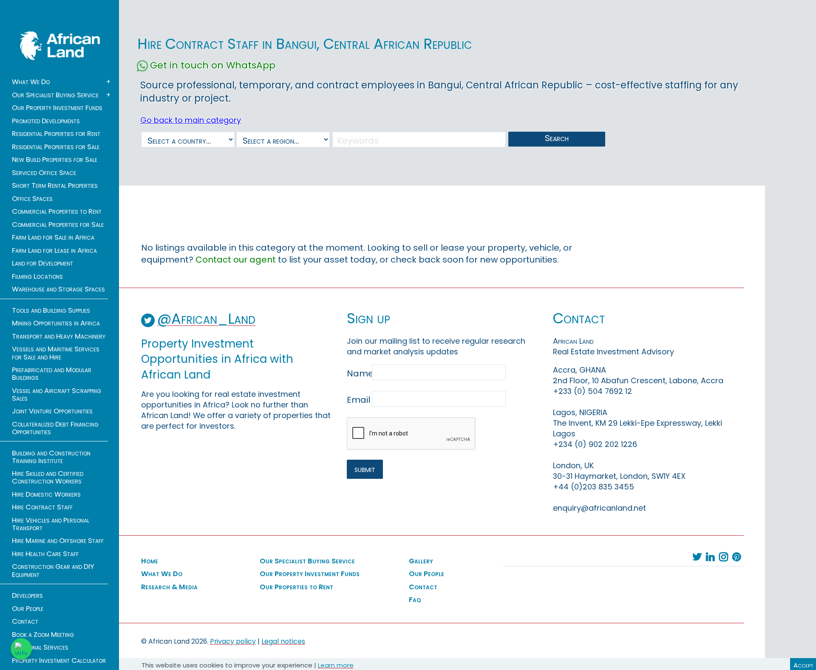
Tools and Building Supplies (51, 310)
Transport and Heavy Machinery (58, 336)
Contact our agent (236, 260)
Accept (803, 665)
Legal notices (283, 641)
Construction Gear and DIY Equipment (53, 570)
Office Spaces (32, 199)
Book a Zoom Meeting (43, 635)
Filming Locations (37, 276)
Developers (27, 595)
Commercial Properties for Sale (58, 225)
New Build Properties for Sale (54, 160)
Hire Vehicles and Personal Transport (50, 524)
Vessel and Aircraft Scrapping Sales (56, 394)
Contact (25, 621)
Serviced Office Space (44, 173)
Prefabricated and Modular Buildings (51, 374)
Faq (415, 600)
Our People (27, 609)
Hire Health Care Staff (45, 554)
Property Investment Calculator (59, 660)
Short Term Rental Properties (55, 185)
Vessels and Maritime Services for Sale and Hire (55, 353)
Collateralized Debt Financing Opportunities (55, 428)
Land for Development (42, 263)
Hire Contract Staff (42, 507)
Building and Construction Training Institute (51, 457)
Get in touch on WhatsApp (212, 65)
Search (557, 138)
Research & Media (169, 587)
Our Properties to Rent (296, 587)
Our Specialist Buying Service (55, 95)
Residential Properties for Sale (55, 147)
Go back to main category (190, 120)
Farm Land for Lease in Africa (54, 250)
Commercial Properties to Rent (57, 211)
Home (149, 561)
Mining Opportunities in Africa (56, 323)
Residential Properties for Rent (56, 134)
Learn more (336, 665)
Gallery (421, 561)
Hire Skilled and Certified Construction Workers (47, 477)
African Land (60, 45)
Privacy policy (233, 641)
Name (358, 373)
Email (358, 400)
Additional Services (40, 647)
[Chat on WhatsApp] (21, 648)
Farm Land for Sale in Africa (53, 237)
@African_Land (206, 319)
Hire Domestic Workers (46, 494)
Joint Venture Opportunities (52, 411)
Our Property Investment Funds (57, 108)
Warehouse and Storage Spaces (58, 289)
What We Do (31, 82)
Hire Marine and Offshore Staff (58, 541)
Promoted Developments (46, 121)
